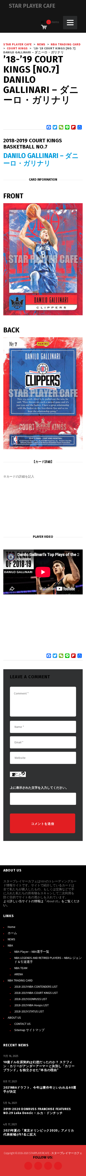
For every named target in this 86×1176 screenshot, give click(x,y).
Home (11, 927)
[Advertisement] (43, 507)
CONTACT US (22, 1024)
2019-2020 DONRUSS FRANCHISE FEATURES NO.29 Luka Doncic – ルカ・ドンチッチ (37, 1111)
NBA (10, 945)
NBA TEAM (20, 968)
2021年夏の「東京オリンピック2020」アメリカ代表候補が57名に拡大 (38, 1132)
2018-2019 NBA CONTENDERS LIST (36, 987)
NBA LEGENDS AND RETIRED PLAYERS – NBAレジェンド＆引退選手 (48, 960)
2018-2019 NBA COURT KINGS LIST (36, 993)
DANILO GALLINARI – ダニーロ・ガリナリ (41, 159)
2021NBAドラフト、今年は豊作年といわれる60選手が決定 (39, 1089)
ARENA (18, 974)
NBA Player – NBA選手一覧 (31, 952)
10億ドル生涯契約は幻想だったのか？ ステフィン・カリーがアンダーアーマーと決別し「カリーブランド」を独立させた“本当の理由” (39, 1066)
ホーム (12, 933)
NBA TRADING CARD (20, 980)
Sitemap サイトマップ (29, 1030)
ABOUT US (14, 1018)
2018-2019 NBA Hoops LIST (31, 1005)
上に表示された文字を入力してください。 (39, 788)
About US (52, 901)
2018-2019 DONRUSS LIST (30, 999)
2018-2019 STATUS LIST (29, 1011)
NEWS (11, 939)
